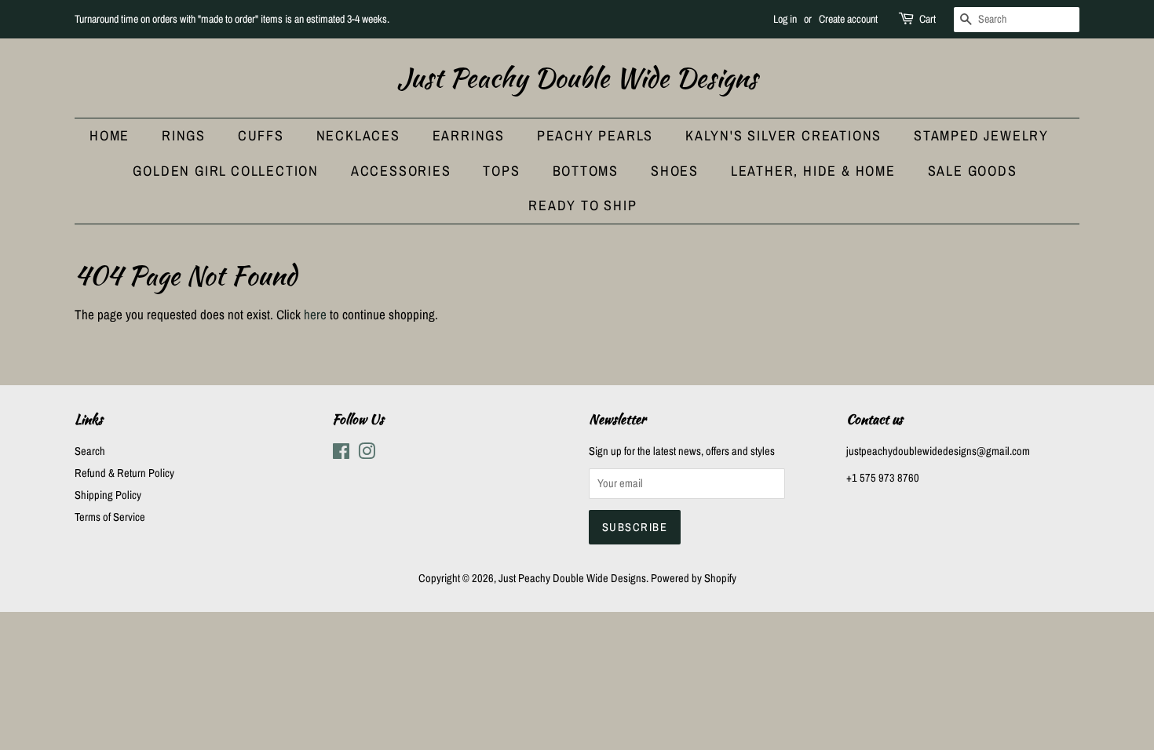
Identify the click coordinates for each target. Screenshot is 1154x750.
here (315, 314)
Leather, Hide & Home (813, 170)
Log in (785, 19)
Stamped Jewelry (981, 135)
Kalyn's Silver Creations (783, 135)
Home (109, 135)
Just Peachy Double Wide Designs (577, 78)
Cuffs (261, 135)
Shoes (675, 170)
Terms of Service (110, 517)
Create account (848, 19)
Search (90, 451)
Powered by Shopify (693, 578)
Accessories (401, 170)
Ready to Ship (582, 205)
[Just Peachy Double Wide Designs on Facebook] (341, 454)
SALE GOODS (972, 170)
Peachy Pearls (595, 135)
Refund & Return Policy (124, 473)
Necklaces (358, 135)
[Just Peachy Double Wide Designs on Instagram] (366, 454)
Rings (184, 135)
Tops (501, 170)
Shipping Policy (108, 495)
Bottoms (586, 170)
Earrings (469, 135)
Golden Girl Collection (226, 170)
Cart (927, 19)
